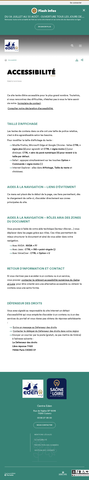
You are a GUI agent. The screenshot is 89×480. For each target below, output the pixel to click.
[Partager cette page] (82, 60)
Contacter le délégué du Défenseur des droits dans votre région (46, 331)
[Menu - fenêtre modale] (80, 46)
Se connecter (75, 3)
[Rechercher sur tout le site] (72, 46)
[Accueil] (6, 60)
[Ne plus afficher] (84, 10)
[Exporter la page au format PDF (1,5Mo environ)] (77, 60)
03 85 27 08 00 (44, 418)
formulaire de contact (29, 103)
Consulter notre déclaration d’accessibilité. (30, 108)
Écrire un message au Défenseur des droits (35, 327)
